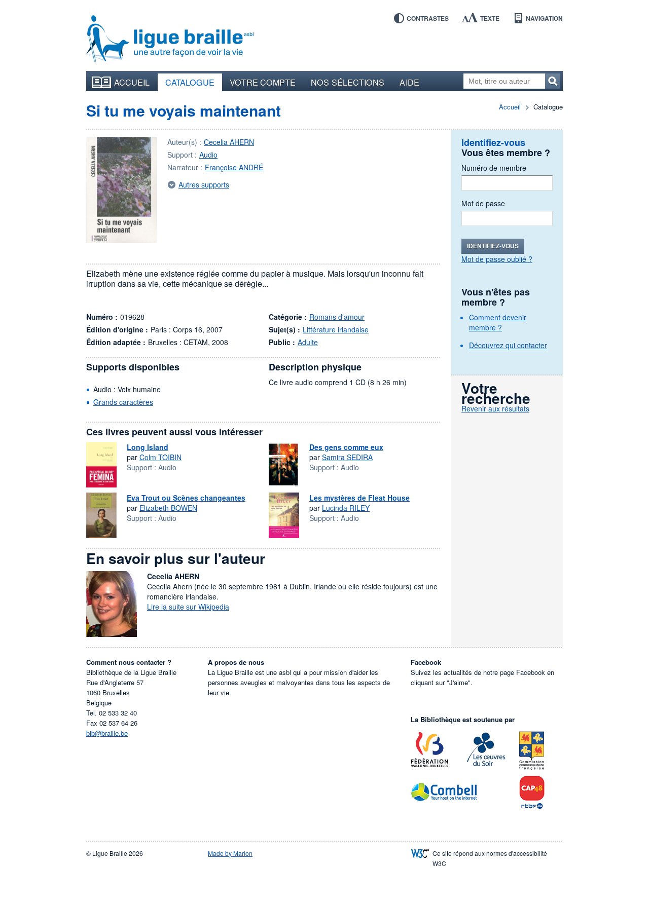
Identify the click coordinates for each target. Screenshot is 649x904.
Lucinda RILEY (346, 508)
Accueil (132, 82)
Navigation (544, 18)
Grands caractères (123, 402)
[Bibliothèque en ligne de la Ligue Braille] (170, 39)
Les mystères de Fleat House (359, 498)
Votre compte (263, 82)
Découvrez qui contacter (508, 345)
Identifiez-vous (493, 246)
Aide (409, 82)
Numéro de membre (493, 168)
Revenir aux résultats (495, 408)
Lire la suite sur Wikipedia (188, 606)
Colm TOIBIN (160, 457)
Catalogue (190, 82)
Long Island (147, 447)
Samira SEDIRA (347, 457)
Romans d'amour (337, 317)
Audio (208, 154)
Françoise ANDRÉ (234, 167)
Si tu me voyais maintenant (183, 110)
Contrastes (428, 18)
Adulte (308, 342)
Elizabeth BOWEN (168, 508)
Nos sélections (347, 82)
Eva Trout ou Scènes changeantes (186, 498)
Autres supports (203, 184)
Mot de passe (483, 203)
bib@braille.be (107, 733)
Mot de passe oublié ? (496, 259)
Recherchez (552, 81)
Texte (489, 18)
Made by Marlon (230, 853)
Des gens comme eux (346, 447)
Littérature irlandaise (336, 329)
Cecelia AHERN (229, 142)
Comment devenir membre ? (497, 322)
